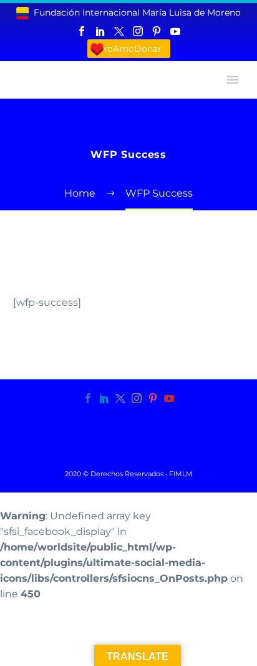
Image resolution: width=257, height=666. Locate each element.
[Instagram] (137, 31)
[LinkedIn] (100, 31)
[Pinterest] (156, 31)
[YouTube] (175, 31)
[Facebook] (81, 31)
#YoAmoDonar (129, 48)
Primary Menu (232, 80)
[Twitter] (119, 31)
